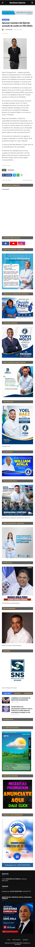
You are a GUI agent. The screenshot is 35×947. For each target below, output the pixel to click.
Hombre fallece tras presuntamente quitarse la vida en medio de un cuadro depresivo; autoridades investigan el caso (21, 709)
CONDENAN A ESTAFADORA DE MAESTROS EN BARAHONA (20, 699)
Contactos (25, 939)
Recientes (17, 693)
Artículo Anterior (7, 180)
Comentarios (28, 693)
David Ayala (9, 29)
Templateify (17, 944)
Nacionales (6, 19)
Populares (7, 693)
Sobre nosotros (16, 939)
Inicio (8, 939)
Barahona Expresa (17, 3)
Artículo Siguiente (27, 180)
